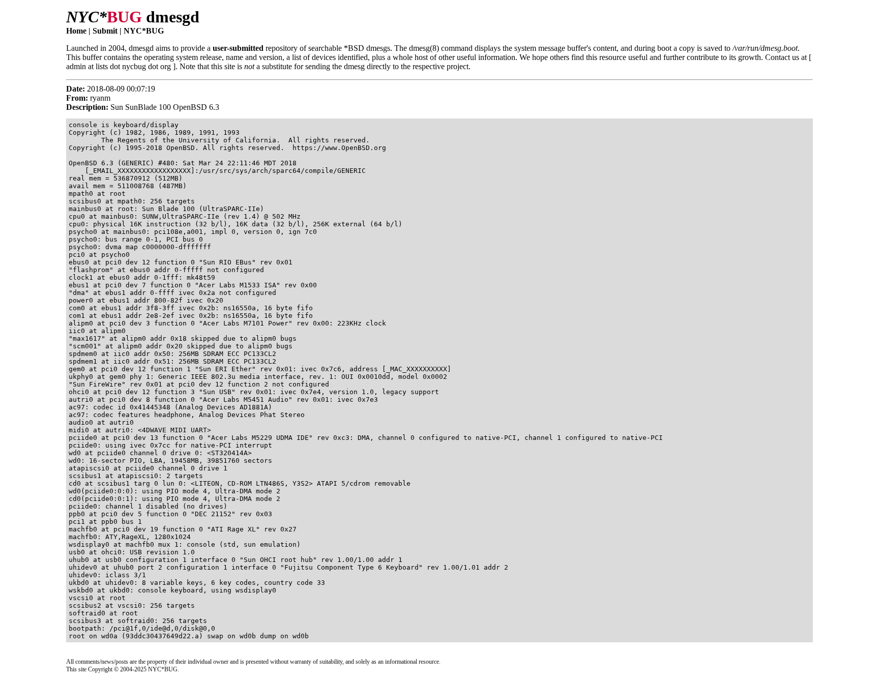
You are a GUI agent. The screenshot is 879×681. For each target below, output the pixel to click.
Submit (105, 30)
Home (76, 30)
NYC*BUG (144, 30)
